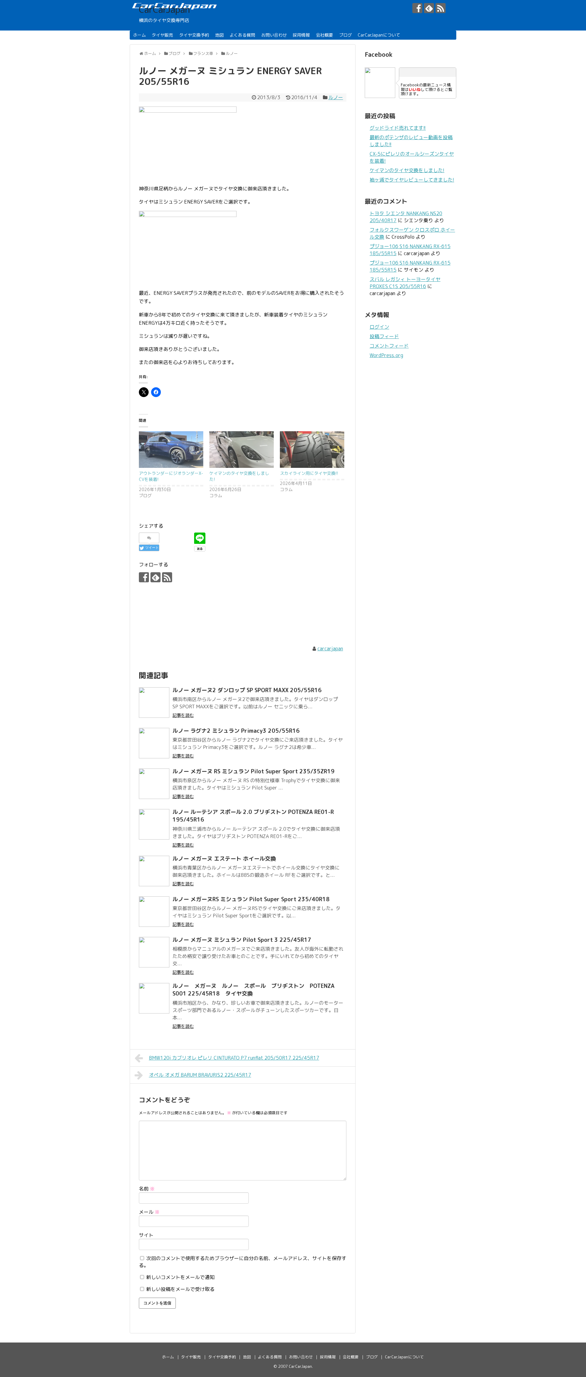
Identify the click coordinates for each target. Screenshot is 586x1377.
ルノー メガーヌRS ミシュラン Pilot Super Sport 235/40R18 (251, 899)
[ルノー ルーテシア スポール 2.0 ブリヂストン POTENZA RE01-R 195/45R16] (154, 824)
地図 (219, 35)
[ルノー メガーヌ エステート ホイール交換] (154, 871)
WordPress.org (386, 355)
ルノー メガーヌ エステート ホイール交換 (224, 858)
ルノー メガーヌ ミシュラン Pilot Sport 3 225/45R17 (241, 940)
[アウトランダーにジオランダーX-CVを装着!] (171, 449)
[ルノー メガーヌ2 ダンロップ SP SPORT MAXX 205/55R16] (154, 702)
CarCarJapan (164, 9)
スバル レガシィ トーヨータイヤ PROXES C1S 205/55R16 (405, 283)
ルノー (335, 97)
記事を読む (183, 715)
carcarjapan (330, 648)
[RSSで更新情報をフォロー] (441, 8)
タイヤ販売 (162, 35)
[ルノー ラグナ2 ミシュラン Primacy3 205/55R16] (154, 743)
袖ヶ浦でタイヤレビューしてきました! (412, 179)
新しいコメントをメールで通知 (180, 1277)
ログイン (379, 326)
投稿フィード (384, 336)
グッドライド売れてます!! (398, 128)
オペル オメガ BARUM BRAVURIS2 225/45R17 (200, 1075)
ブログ (345, 35)
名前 (147, 1188)
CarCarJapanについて (379, 35)
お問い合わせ (274, 35)
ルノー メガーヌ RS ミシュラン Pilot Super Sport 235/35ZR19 (253, 771)
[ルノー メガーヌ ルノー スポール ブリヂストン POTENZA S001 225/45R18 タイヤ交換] (154, 998)
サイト (146, 1235)
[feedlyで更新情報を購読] (429, 8)
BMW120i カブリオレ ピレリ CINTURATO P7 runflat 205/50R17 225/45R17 (234, 1057)
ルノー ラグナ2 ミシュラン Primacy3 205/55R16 (236, 731)
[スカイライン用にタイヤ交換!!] (312, 449)
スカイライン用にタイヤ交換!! (309, 473)
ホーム (139, 35)
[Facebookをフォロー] (417, 8)
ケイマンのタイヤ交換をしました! (407, 170)
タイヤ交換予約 (194, 35)
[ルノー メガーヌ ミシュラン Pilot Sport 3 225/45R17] (154, 952)
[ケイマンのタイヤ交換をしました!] (241, 449)
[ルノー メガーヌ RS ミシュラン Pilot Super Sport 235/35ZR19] (154, 783)
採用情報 (301, 35)
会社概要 (324, 35)
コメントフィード (389, 345)
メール (149, 1212)
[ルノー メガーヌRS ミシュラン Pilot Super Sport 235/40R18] (154, 911)
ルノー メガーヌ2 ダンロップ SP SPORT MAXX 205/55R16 (247, 690)
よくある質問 (242, 35)
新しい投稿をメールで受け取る (180, 1289)
